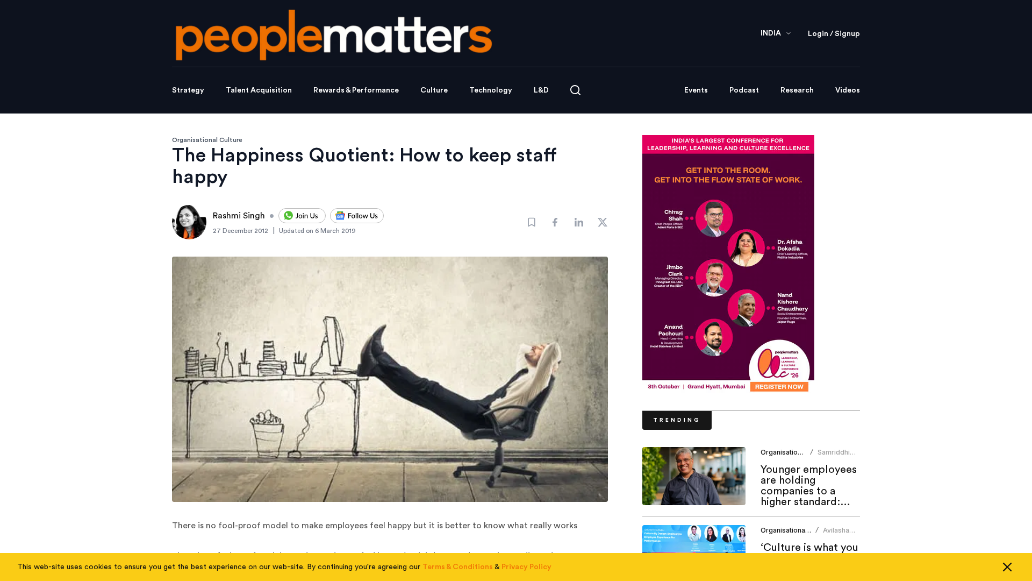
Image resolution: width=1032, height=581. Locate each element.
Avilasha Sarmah (836, 534)
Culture (434, 90)
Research (797, 90)
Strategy (188, 90)
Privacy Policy (526, 567)
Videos (847, 90)
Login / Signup (834, 34)
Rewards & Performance (356, 90)
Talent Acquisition (259, 90)
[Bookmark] (531, 222)
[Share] (555, 222)
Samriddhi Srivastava (834, 456)
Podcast (744, 90)
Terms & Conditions (457, 567)
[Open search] (575, 90)
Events (696, 90)
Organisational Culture (207, 140)
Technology (490, 90)
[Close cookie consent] (1007, 567)
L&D (541, 90)
